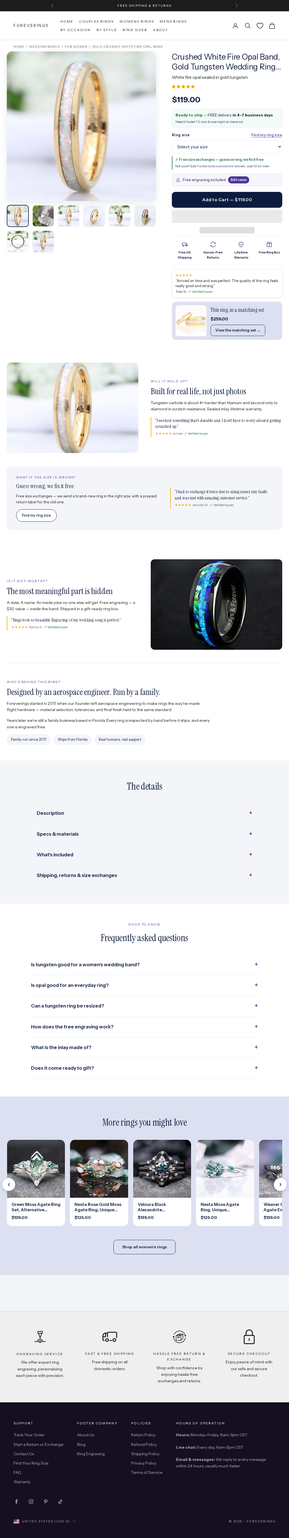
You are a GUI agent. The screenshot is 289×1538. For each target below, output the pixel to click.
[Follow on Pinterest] (46, 1501)
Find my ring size (266, 135)
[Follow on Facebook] (16, 1501)
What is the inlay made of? (61, 1047)
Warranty (22, 1481)
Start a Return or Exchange (39, 1444)
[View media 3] (69, 216)
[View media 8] (43, 241)
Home (67, 21)
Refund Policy (144, 1444)
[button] (184, 86)
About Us (85, 1434)
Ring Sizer (135, 30)
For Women (76, 47)
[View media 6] (145, 216)
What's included (55, 854)
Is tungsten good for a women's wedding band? (85, 964)
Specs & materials (58, 834)
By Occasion (75, 30)
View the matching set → (237, 330)
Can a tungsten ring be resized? (67, 1006)
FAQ (17, 1472)
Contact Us (24, 1453)
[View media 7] (18, 241)
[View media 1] (18, 216)
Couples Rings (96, 21)
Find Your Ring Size (31, 1463)
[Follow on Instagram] (31, 1501)
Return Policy (143, 1434)
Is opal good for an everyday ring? (70, 985)
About (160, 30)
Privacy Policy (143, 1463)
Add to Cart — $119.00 (227, 199)
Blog (81, 1444)
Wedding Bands (44, 47)
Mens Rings (173, 21)
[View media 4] (94, 216)
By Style (107, 30)
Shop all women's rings (144, 1246)
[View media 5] (120, 216)
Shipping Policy (145, 1453)
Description (50, 813)
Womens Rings (136, 21)
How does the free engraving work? (72, 1027)
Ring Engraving (91, 1453)
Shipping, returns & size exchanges (77, 875)
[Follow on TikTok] (60, 1501)
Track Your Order (29, 1434)
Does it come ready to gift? (62, 1068)
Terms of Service (147, 1472)
